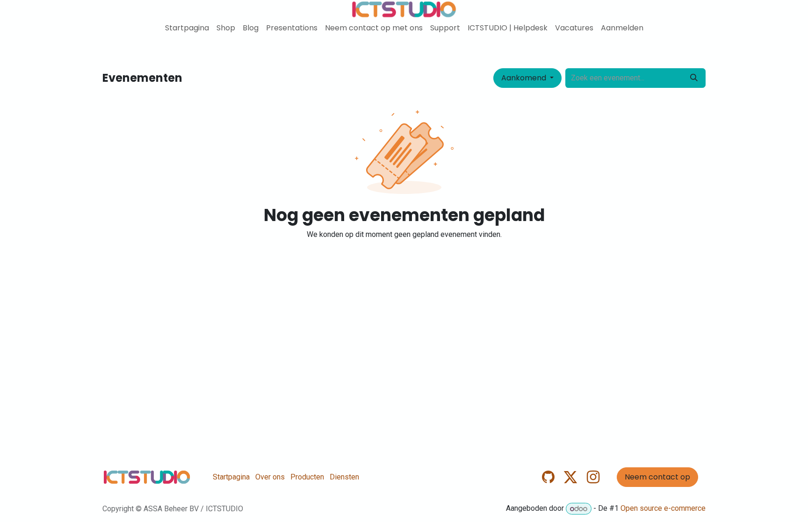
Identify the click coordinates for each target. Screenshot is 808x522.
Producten (307, 476)
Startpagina (231, 476)
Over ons (270, 476)
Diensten (344, 476)
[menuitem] (187, 28)
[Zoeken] (694, 78)
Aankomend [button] (524, 77)
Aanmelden (622, 27)
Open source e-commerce (663, 508)
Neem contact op (657, 477)
